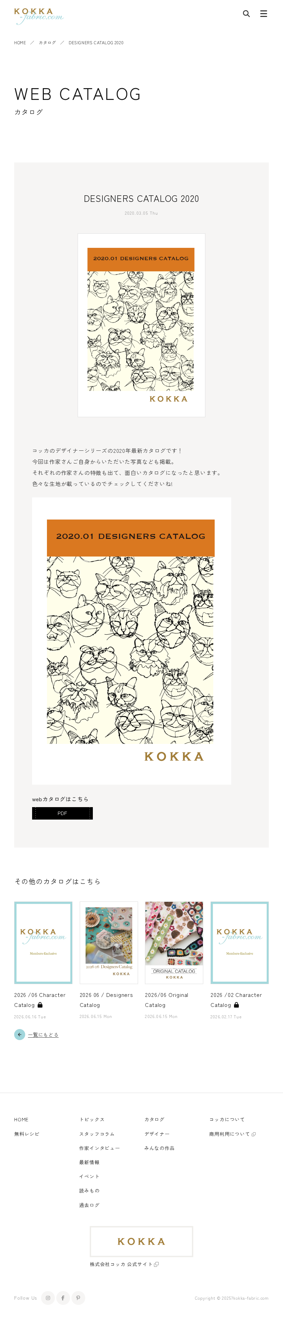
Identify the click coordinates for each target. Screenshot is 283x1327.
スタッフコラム (97, 1133)
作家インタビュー (99, 1147)
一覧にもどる (43, 1034)
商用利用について (229, 1133)
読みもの (89, 1190)
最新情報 (89, 1162)
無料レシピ (27, 1133)
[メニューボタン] (263, 15)
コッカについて (227, 1119)
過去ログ (89, 1205)
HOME (20, 42)
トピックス (92, 1119)
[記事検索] (246, 15)
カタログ (47, 42)
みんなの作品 (159, 1147)
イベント (89, 1176)
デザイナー (157, 1133)
